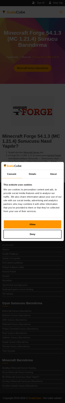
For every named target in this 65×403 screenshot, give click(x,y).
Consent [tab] (11, 174)
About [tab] (53, 174)
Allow (32, 224)
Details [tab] (32, 174)
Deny (32, 234)
